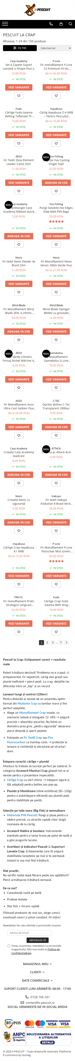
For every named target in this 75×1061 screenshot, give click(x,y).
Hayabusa (56, 109)
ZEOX (19, 156)
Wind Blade (18, 305)
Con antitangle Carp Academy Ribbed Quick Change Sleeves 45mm (18, 209)
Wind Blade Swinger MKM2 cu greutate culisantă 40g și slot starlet (56, 311)
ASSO (19, 401)
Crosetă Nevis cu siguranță (19, 501)
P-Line (56, 61)
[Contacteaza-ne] (51, 24)
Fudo (19, 109)
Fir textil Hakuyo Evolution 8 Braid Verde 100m (56, 501)
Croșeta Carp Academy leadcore (19, 454)
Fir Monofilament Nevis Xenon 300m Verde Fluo (56, 263)
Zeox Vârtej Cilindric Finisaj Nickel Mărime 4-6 (19, 358)
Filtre (21, 48)
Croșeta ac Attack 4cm (56, 452)
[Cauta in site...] (70, 24)
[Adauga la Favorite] (18, 96)
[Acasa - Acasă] (38, 10)
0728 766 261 (40, 997)
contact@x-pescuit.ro (40, 1003)
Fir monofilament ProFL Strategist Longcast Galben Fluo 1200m (18, 603)
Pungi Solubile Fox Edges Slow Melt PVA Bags (56, 209)
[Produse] (5, 25)
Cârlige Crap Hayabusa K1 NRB (18, 549)
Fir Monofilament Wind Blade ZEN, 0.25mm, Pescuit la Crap (18, 311)
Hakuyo (56, 496)
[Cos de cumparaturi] (61, 24)
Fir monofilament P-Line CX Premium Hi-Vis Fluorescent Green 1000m (56, 66)
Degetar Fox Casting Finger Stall (56, 162)
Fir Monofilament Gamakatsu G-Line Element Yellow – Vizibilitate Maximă (56, 358)
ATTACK (56, 448)
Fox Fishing (56, 156)
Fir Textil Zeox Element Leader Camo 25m (19, 162)
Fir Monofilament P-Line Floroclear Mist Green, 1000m (56, 549)
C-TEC (56, 401)
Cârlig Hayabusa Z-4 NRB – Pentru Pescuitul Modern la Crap (56, 114)
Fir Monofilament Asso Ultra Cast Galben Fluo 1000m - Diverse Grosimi (18, 406)
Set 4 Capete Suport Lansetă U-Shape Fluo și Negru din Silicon (19, 66)
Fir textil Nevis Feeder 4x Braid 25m (18, 263)
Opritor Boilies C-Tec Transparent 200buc (56, 406)
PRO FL (18, 597)
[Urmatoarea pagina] (66, 642)
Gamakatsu (56, 353)
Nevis (18, 257)
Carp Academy (18, 61)
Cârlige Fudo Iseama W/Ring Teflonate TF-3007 (19, 114)
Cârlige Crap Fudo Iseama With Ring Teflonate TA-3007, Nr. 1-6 (56, 603)
